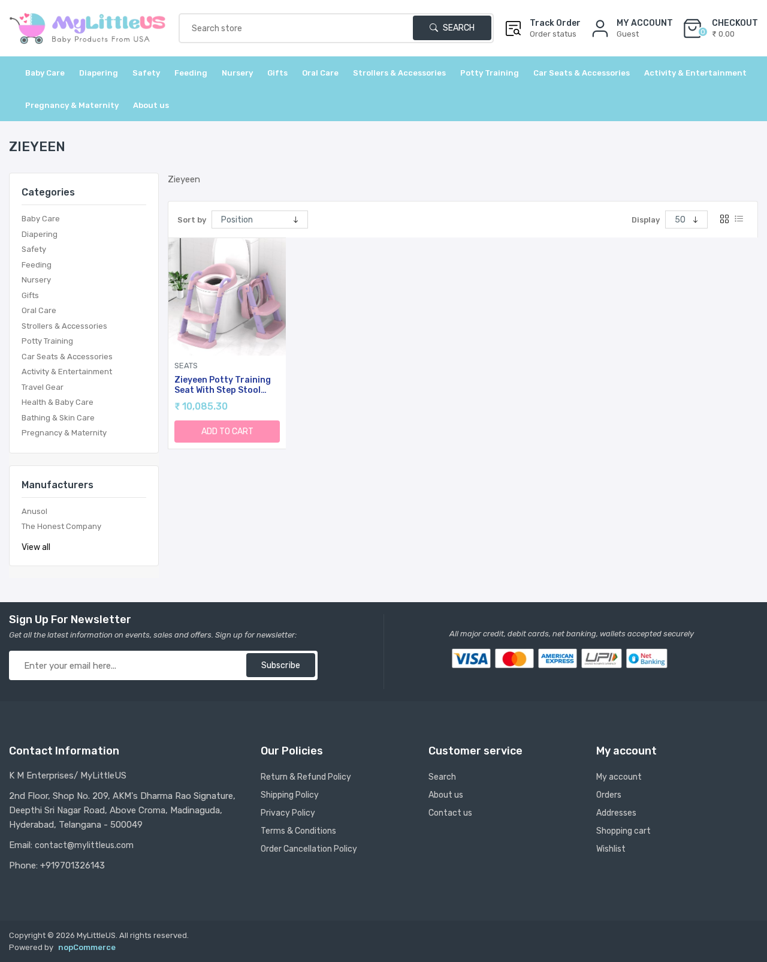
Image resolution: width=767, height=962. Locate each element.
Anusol (34, 511)
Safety (34, 249)
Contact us (450, 813)
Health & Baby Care (57, 402)
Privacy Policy (288, 813)
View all (36, 547)
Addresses (616, 813)
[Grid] (724, 220)
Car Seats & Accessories (67, 356)
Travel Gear (43, 387)
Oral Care (39, 310)
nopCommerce (87, 947)
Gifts (30, 295)
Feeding (37, 264)
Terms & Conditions (298, 831)
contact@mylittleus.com (84, 845)
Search (458, 28)
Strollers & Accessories (64, 325)
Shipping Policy (290, 795)
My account (619, 777)
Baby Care (41, 218)
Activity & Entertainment (67, 371)
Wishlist (611, 849)
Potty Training (47, 340)
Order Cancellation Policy (309, 849)
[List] (739, 220)
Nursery (36, 279)
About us (151, 105)
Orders (608, 795)
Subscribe (280, 665)
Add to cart (227, 431)
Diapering (40, 234)
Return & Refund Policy (306, 777)
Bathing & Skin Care (58, 417)
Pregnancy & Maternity (64, 432)
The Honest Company (61, 526)
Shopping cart (623, 831)
